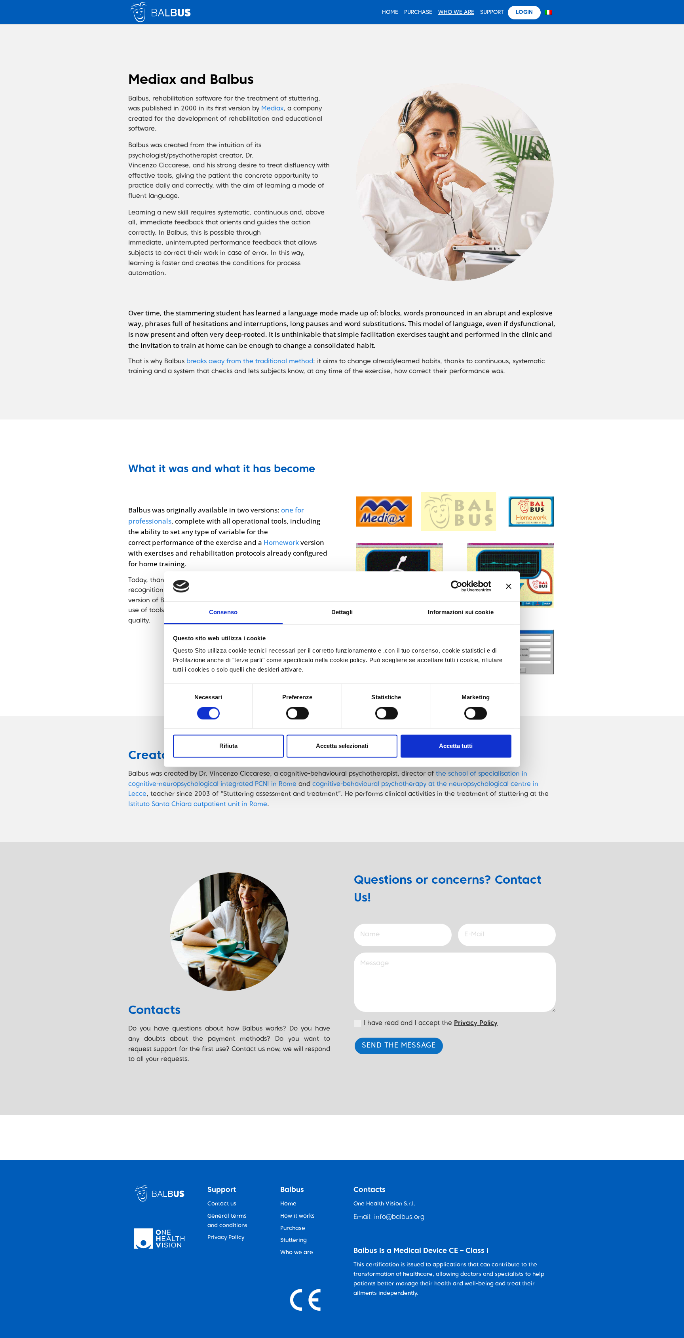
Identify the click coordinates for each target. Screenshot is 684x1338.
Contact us (221, 1204)
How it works (297, 1216)
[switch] (297, 713)
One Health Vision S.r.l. (384, 1204)
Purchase (418, 12)
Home (288, 1204)
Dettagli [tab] (342, 612)
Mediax (272, 109)
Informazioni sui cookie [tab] (460, 612)
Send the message (399, 1045)
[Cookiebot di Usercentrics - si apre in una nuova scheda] (456, 586)
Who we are (296, 1252)
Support (492, 12)
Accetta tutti (456, 746)
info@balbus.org (399, 1217)
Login (524, 12)
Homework (281, 542)
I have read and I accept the (430, 1023)
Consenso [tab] (223, 612)
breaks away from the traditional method (249, 361)
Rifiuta (228, 746)
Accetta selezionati (342, 746)
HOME (390, 12)
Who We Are (456, 12)
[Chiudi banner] (508, 586)
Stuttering (293, 1240)
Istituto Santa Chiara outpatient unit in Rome (197, 804)
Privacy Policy (225, 1237)
